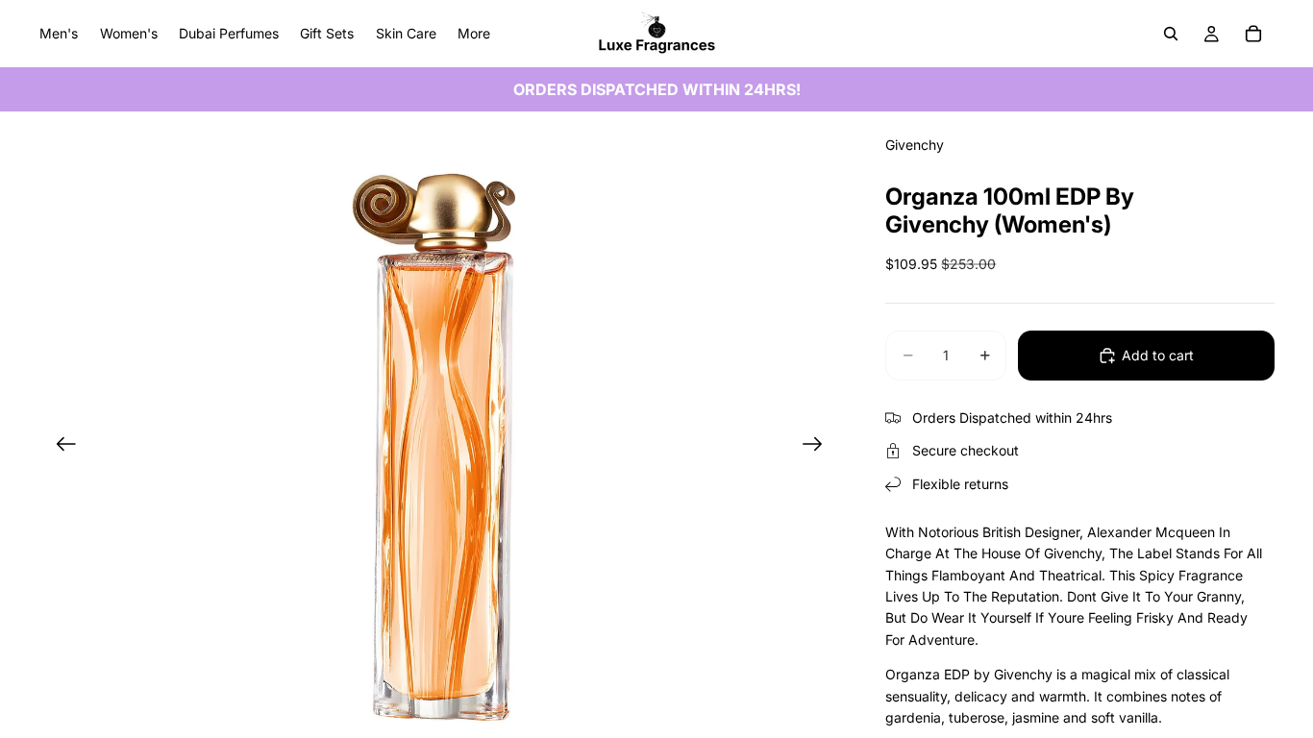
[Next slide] (818, 447)
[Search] (1171, 33)
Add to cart (1158, 355)
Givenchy (914, 144)
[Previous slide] (60, 447)
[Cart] (1253, 33)
